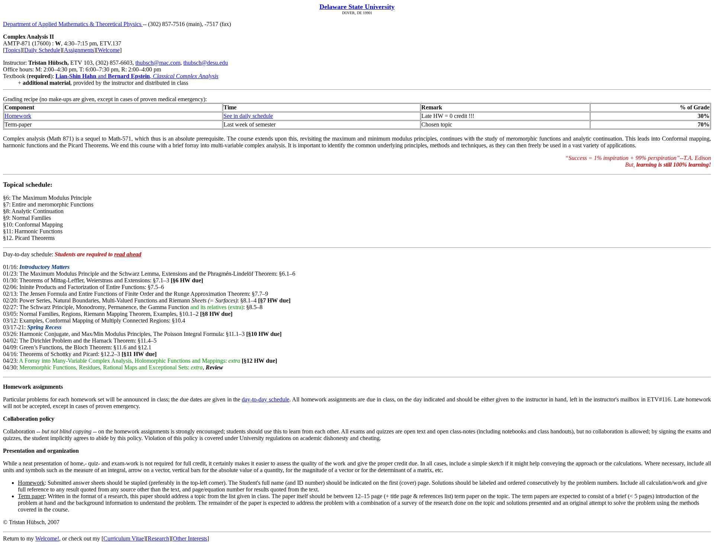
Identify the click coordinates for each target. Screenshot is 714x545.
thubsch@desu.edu (205, 63)
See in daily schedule (248, 116)
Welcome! (47, 538)
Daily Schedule (42, 50)
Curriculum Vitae (123, 538)
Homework (17, 116)
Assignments (79, 50)
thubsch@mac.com (157, 63)
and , (136, 76)
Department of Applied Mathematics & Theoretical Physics (73, 24)
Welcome (109, 50)
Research (158, 538)
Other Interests (190, 538)
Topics (12, 50)
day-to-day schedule (265, 399)
